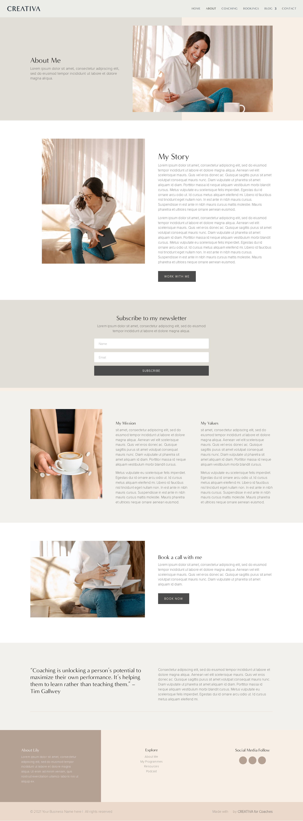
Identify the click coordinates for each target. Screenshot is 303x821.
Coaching (230, 8)
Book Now (173, 598)
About (211, 8)
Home (196, 8)
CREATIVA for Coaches (255, 811)
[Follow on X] (252, 760)
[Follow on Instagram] (262, 760)
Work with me (177, 276)
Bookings (251, 8)
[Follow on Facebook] (243, 760)
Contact (289, 8)
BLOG (268, 8)
